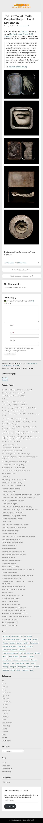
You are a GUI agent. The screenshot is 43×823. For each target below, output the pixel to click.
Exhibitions (22, 650)
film (21, 653)
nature (33, 663)
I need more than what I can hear (12, 519)
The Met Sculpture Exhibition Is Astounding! (16, 454)
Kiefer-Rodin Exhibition (9, 474)
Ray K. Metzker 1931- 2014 (10, 622)
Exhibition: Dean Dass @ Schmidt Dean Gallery (17, 507)
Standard (26, 820)
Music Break (20, 663)
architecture (15, 636)
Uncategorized (6, 741)
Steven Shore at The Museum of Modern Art (16, 471)
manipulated (25, 660)
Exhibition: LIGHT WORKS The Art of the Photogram (18, 537)
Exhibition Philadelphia (10, 650)
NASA (28, 663)
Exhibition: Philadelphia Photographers (14, 528)
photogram (13, 667)
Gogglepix (22, 4)
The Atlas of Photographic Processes (13, 587)
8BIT (32, 820)
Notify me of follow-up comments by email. (19, 348)
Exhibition (29, 646)
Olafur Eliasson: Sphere (9, 573)
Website (12, 341)
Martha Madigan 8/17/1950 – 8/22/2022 (14, 405)
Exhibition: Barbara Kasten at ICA (12, 595)
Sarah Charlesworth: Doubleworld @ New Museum (18, 570)
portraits (36, 667)
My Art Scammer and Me (10, 445)
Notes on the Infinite (8, 558)
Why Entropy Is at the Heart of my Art (14, 480)
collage (12, 643)
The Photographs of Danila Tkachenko (14, 555)
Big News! (5, 399)
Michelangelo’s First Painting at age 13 (14, 465)
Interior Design (6, 711)
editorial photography (9, 646)
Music (4, 720)
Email (11, 333)
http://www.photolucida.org (17, 66)
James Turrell (7, 660)
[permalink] (38, 263)
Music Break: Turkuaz (9, 564)
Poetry (30, 667)
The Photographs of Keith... (22, 270)
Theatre (4, 738)
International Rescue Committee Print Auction (16, 616)
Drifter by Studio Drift (8, 492)
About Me (5, 378)
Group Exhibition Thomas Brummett (13, 393)
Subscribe (10, 806)
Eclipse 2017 (6, 477)
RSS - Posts (6, 782)
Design (4, 690)
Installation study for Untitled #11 (12, 451)
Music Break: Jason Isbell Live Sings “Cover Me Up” (18, 498)
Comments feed (7, 769)
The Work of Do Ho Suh (9, 625)
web (31, 670)
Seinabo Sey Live (7, 592)
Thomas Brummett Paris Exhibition (13, 501)
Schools (4, 729)
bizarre (24, 640)
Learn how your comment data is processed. (19, 364)
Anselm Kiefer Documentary (11, 540)
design (26, 643)
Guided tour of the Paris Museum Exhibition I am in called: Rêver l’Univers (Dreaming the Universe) (20, 433)
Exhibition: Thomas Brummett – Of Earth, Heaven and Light (21, 495)
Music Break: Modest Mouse (11, 598)
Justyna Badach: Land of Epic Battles (14, 468)
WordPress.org (7, 772)
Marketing (34, 660)
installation (23, 656)
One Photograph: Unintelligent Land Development (18, 576)
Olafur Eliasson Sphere (9, 534)
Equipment (21, 646)
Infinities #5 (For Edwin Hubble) (12, 483)
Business (5, 643)
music (12, 663)
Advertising (6, 636)
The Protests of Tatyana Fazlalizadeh (14, 607)
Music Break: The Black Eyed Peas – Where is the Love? (20, 510)
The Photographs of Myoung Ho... (21, 276)
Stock (18, 670)
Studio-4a (5, 380)
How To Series (13, 656)
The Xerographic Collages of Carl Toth (14, 411)
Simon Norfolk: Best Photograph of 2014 (15, 613)
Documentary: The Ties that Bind (12, 543)
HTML (32, 301)
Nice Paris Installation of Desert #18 (13, 396)
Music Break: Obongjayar (10, 504)
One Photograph (7, 723)
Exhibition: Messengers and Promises (14, 589)
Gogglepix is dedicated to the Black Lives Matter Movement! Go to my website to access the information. (21, 438)
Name (11, 325)
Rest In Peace (6, 522)
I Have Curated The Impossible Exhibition (15, 419)
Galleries (37, 653)
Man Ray (12, 34)
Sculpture (6, 670)
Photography (10, 263)
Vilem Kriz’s (24, 31)
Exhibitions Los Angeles (10, 653)
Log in (4, 763)
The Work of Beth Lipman (10, 601)
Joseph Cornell (23, 34)
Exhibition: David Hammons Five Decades (15, 525)
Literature (16, 660)
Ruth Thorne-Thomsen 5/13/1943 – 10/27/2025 (17, 390)
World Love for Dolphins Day (11, 604)
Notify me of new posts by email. (16, 351)
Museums (6, 663)
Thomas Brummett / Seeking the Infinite (14, 402)
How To (5, 656)
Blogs (29, 640)
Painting (5, 667)
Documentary (34, 643)
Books (35, 640)
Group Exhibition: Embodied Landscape (14, 448)
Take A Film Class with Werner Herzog (14, 486)
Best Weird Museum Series (11, 640)
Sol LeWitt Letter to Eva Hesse (11, 489)
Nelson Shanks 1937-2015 (10, 567)
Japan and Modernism (9, 549)
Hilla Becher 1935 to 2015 (10, 546)
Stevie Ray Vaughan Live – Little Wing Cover (16, 462)
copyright (19, 643)
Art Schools (28, 636)
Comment (7, 304)
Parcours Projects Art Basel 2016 (12, 513)
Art (6, 263)
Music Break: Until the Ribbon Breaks (14, 610)
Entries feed (6, 766)
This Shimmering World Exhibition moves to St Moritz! (19, 408)
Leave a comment (23, 26)
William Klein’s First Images (10, 531)
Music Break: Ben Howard (10, 619)
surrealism (25, 670)
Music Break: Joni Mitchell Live (11, 579)
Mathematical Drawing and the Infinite (14, 516)
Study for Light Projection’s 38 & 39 (13, 552)
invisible (31, 656)
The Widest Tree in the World (11, 442)
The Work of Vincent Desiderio (11, 561)
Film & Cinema (28, 653)
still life (12, 670)
